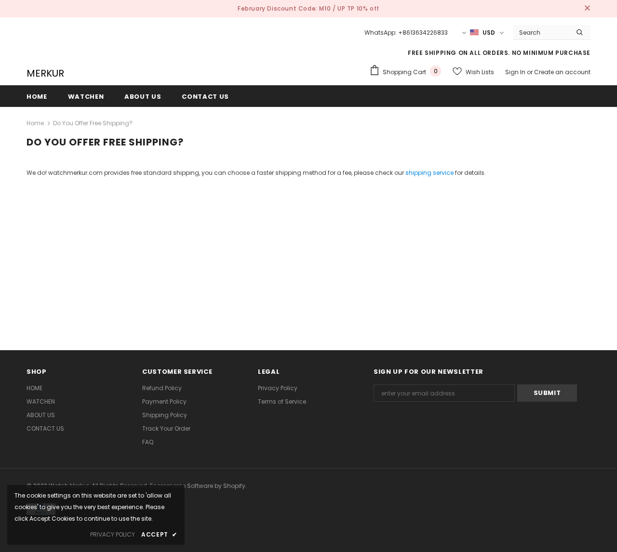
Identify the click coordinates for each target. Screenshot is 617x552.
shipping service (429, 173)
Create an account (562, 72)
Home (35, 123)
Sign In (516, 72)
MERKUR (45, 73)
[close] (587, 8)
